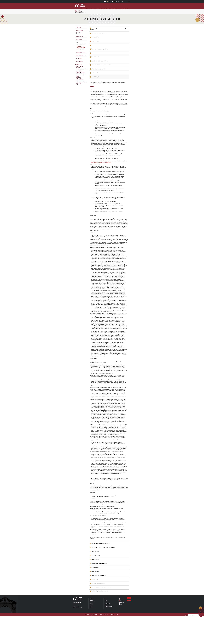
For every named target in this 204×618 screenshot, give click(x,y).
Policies (77, 42)
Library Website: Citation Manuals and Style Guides (101, 162)
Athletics (91, 604)
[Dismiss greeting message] (198, 614)
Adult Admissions (79, 71)
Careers (106, 600)
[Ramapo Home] (80, 5)
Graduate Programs (79, 36)
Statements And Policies (104, 614)
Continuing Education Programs (80, 76)
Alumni (91, 606)
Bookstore (106, 598)
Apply (105, 1)
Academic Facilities (79, 61)
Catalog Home (78, 27)
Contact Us (106, 607)
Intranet (106, 601)
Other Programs (79, 39)
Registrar (77, 80)
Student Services (79, 58)
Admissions (78, 67)
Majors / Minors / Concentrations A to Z (80, 79)
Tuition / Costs (79, 84)
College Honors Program (80, 73)
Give (112, 1)
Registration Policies (81, 48)
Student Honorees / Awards (81, 82)
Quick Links (117, 1)
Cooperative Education (80, 72)
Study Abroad (78, 83)
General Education (79, 55)
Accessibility (111, 614)
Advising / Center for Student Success (81, 69)
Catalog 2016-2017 (78, 11)
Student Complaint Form (109, 606)
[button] (201, 615)
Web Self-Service (107, 603)
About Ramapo (92, 598)
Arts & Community (93, 607)
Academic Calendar (79, 66)
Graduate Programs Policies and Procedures (81, 47)
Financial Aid (78, 77)
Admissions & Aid (92, 601)
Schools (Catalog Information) (79, 33)
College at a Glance (79, 30)
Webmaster (118, 614)
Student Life (92, 603)
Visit (108, 1)
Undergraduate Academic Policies (81, 44)
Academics (78, 10)
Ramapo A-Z (107, 604)
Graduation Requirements (80, 52)
